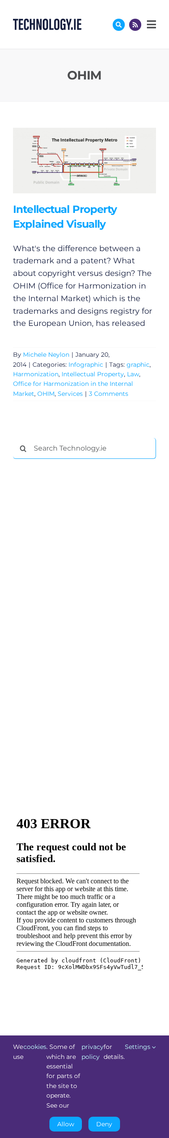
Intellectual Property (93, 374)
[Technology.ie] (47, 22)
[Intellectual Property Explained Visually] (84, 160)
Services (70, 394)
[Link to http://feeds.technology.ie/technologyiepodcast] (135, 25)
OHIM (46, 394)
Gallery (97, 160)
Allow (65, 1124)
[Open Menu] (150, 24)
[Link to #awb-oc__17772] (119, 25)
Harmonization (35, 374)
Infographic (85, 364)
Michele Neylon (46, 354)
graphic (138, 364)
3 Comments (108, 394)
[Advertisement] (78, 598)
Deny (104, 1124)
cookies (34, 1047)
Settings (138, 1047)
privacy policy (92, 1051)
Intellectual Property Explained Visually (71, 160)
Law (133, 374)
